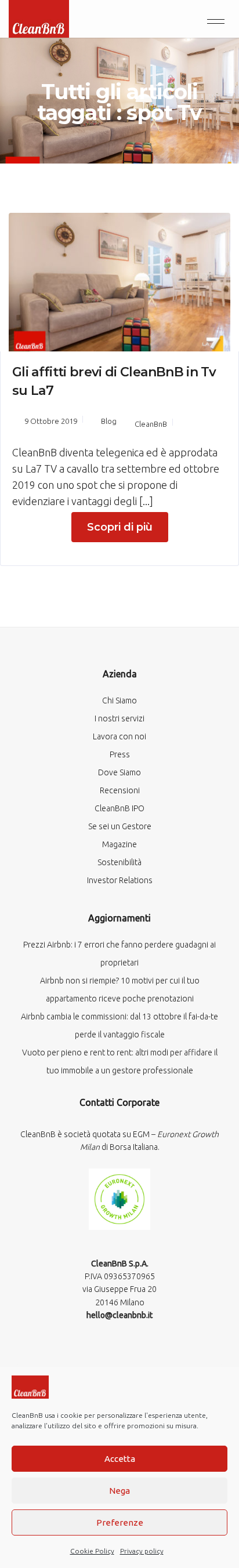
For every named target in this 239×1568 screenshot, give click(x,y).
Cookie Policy (92, 1551)
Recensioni (120, 790)
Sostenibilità (119, 862)
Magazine (119, 844)
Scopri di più (120, 527)
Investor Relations (120, 880)
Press (120, 754)
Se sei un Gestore (119, 826)
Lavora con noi (119, 736)
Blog (109, 421)
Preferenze (119, 1522)
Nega (119, 1491)
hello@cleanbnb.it (119, 1315)
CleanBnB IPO (119, 808)
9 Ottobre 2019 (50, 421)
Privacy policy (142, 1551)
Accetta (119, 1459)
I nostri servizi (119, 718)
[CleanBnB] (39, 17)
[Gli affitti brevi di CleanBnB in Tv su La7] (119, 280)
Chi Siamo (119, 700)
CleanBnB (151, 424)
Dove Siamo (119, 772)
